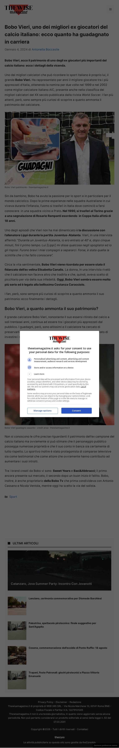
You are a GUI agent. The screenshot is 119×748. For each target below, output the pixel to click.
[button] (59, 374)
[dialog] (59, 374)
